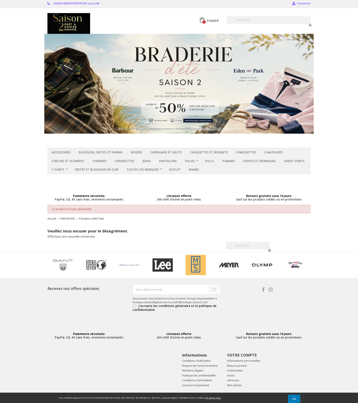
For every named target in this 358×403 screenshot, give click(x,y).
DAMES (194, 169)
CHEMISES (99, 161)
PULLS (209, 161)
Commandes (235, 370)
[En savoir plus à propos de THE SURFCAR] (295, 265)
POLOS (190, 161)
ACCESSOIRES (61, 152)
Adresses (233, 380)
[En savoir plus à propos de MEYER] (229, 265)
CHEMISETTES (124, 161)
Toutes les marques (143, 169)
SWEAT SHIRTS (294, 161)
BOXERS (136, 152)
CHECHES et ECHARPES (68, 161)
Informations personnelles (244, 361)
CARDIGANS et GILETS (166, 152)
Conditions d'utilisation (196, 361)
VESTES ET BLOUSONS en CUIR (96, 169)
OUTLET (174, 169)
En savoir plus (213, 397)
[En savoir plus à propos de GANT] (63, 265)
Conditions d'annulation (197, 380)
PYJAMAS (228, 161)
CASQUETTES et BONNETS (209, 152)
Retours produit (237, 366)
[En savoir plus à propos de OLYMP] (262, 265)
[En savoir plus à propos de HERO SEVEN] (96, 265)
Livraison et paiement (195, 385)
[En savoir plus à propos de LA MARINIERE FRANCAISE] (129, 265)
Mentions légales (193, 370)
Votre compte (242, 355)
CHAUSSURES (273, 152)
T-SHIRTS (58, 169)
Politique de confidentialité (199, 375)
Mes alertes (234, 385)
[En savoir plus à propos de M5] (195, 265)
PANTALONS (168, 161)
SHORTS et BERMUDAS (259, 161)
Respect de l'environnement (200, 366)
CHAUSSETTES (246, 152)
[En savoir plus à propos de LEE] (162, 265)
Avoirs (231, 375)
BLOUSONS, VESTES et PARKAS (101, 152)
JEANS (147, 161)
